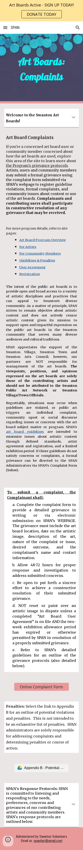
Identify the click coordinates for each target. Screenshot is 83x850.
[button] (5, 27)
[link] (41, 767)
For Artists (27, 247)
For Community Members (40, 254)
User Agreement (32, 267)
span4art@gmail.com (48, 841)
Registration (29, 274)
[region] (41, 10)
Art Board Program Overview (42, 240)
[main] (41, 69)
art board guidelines (25, 432)
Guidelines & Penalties (37, 260)
